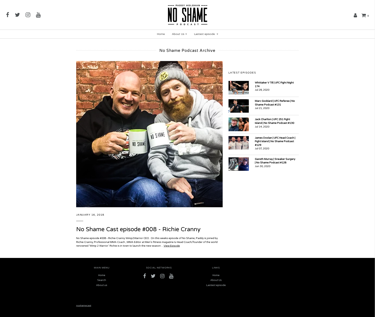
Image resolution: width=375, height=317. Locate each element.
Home (161, 34)
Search (101, 280)
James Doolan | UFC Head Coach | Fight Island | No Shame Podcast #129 (275, 141)
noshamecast (83, 305)
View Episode (172, 245)
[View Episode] (149, 133)
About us (101, 285)
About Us (216, 280)
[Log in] (355, 15)
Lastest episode (216, 285)
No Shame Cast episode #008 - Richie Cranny (138, 229)
